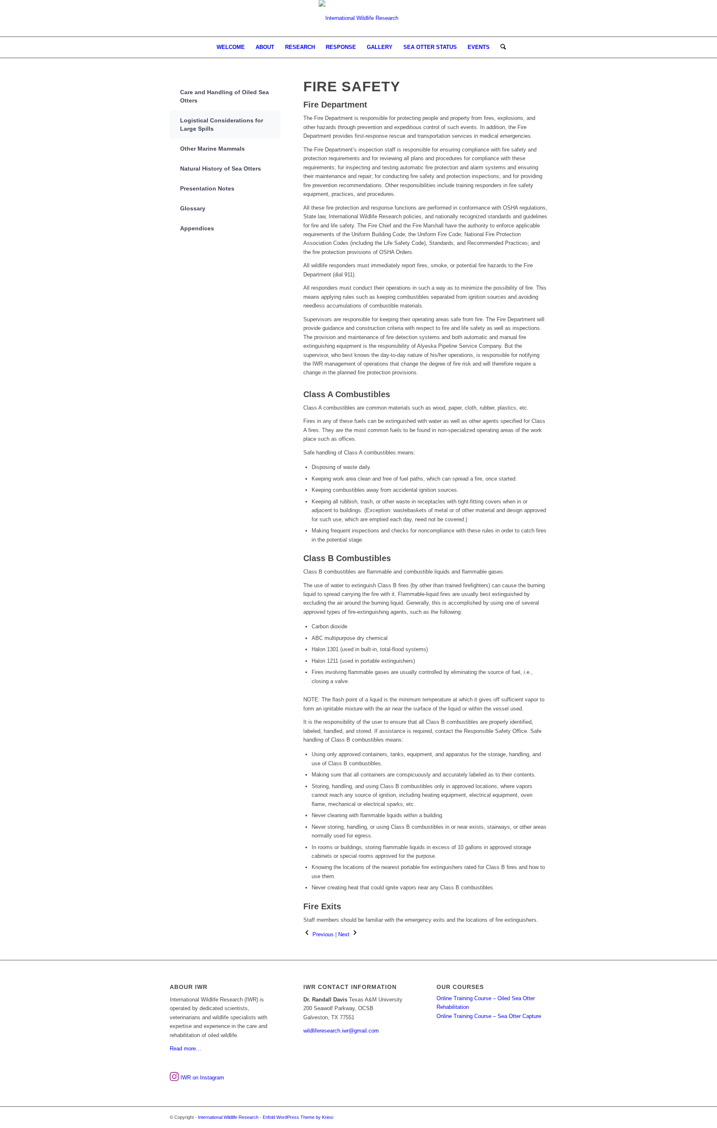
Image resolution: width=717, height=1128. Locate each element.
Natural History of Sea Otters (220, 168)
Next (344, 934)
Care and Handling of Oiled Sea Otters (224, 96)
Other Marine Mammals (212, 148)
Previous (322, 934)
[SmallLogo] (358, 18)
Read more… (185, 1048)
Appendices (197, 228)
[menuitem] (230, 47)
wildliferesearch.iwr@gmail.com (341, 1031)
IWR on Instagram (201, 1077)
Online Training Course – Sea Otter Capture (489, 1016)
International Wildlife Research (228, 1117)
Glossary (192, 208)
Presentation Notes (207, 188)
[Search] (500, 47)
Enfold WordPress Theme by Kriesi (298, 1117)
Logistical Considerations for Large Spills (221, 124)
